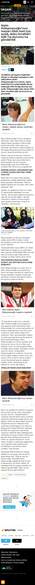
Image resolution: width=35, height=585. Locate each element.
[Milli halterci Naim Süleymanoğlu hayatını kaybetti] (17, 294)
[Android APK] (7, 568)
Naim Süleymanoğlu (20, 474)
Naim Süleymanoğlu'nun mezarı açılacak (17, 399)
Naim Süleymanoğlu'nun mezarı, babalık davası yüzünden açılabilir (17, 127)
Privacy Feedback (18, 563)
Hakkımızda (4, 552)
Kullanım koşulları (6, 555)
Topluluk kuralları (6, 557)
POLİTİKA (18, 535)
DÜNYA (10, 535)
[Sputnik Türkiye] (6, 3)
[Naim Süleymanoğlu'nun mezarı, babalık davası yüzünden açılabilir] (17, 109)
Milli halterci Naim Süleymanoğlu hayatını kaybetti (17, 310)
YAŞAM (4, 474)
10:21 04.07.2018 (6, 43)
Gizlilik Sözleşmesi (7, 563)
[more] (32, 133)
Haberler (10, 474)
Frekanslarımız (13, 552)
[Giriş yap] (28, 2)
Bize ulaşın (16, 555)
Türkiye (4, 535)
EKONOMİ (26, 535)
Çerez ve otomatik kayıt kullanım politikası (14, 560)
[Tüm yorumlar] (3, 582)
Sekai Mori (4, 478)
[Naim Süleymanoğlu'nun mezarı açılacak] (17, 383)
